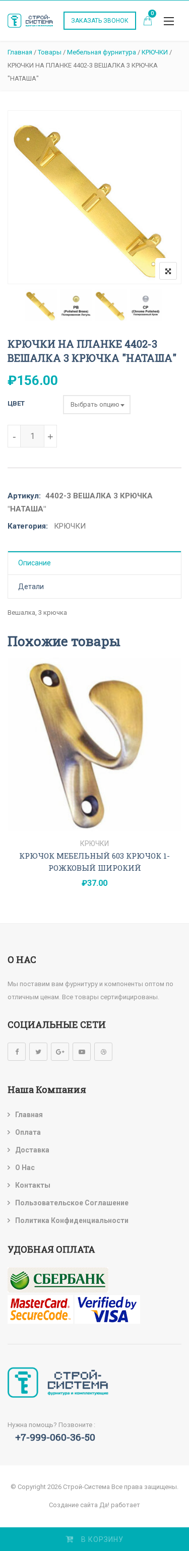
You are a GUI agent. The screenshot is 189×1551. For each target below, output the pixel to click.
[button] (168, 21)
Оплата (28, 1132)
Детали (31, 587)
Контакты (32, 1185)
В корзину (102, 1539)
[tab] (94, 563)
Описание (34, 563)
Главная (29, 1115)
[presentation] (15, 790)
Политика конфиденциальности (72, 1220)
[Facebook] (17, 1052)
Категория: (28, 526)
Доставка (32, 1150)
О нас (25, 1168)
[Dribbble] (103, 1052)
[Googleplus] (60, 1052)
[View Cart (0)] (147, 22)
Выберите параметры (94, 820)
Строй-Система (86, 1487)
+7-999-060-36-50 (55, 1437)
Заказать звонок (100, 20)
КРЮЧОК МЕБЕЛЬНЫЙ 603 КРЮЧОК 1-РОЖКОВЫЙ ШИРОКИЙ (94, 862)
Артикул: (24, 495)
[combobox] (97, 404)
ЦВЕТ (16, 403)
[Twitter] (38, 1052)
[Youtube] (82, 1052)
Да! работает (119, 1505)
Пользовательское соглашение (72, 1203)
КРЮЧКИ (70, 526)
